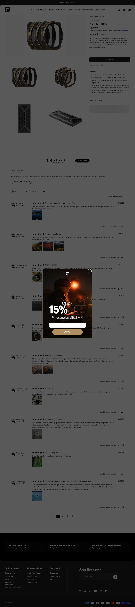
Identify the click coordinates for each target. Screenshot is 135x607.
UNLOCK (67, 332)
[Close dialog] (89, 271)
